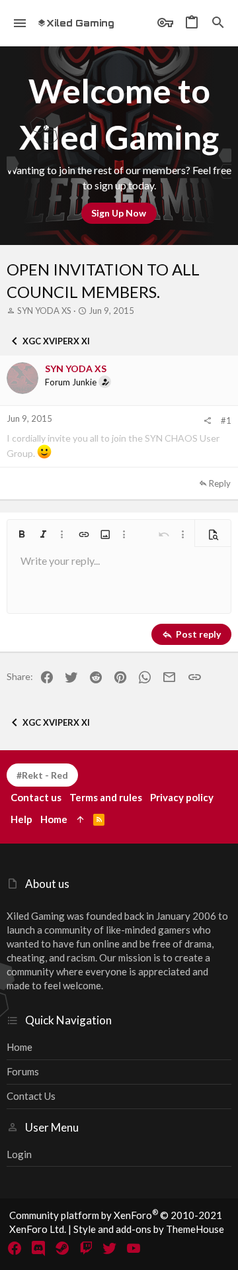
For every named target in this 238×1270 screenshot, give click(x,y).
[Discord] (38, 1248)
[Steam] (62, 1248)
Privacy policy (182, 797)
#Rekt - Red (42, 775)
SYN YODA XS (44, 310)
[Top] (80, 819)
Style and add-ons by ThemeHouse (148, 1229)
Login (19, 1154)
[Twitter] (110, 1248)
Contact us (31, 1096)
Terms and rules (105, 797)
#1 (226, 420)
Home (19, 1047)
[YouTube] (133, 1248)
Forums (23, 1071)
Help (21, 819)
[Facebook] (14, 1248)
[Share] (207, 421)
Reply (220, 483)
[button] (20, 23)
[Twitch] (86, 1248)
